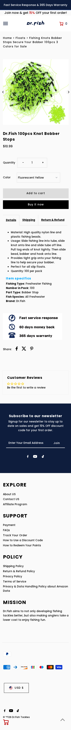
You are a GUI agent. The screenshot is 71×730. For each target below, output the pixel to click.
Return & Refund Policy (19, 571)
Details (11, 220)
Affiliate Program (15, 504)
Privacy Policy (12, 576)
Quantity (9, 163)
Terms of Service (14, 581)
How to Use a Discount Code (23, 540)
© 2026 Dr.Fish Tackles (16, 717)
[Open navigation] (13, 23)
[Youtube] (35, 457)
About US (9, 494)
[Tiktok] (43, 457)
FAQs (6, 530)
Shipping (28, 220)
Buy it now (36, 204)
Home (7, 38)
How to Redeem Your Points (22, 545)
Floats (20, 38)
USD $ (19, 688)
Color (7, 177)
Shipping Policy (13, 566)
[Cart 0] (6, 722)
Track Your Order (15, 535)
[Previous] (3, 92)
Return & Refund (52, 220)
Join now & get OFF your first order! (35, 12)
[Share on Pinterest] (31, 349)
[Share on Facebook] (17, 349)
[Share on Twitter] (24, 349)
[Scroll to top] (62, 719)
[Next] (68, 92)
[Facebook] (28, 457)
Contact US (11, 499)
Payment (9, 525)
